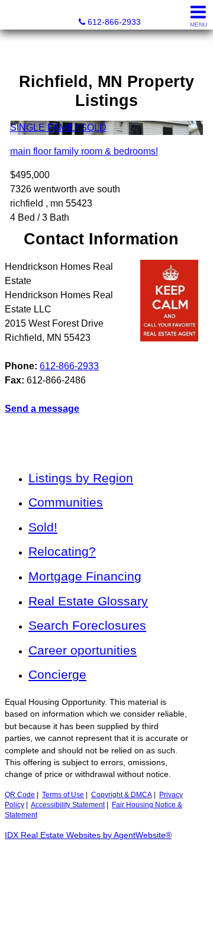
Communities (65, 502)
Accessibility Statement (68, 804)
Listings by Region (80, 478)
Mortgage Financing (84, 576)
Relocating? (62, 551)
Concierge (57, 674)
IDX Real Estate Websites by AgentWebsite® (88, 835)
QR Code (20, 794)
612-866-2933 (69, 366)
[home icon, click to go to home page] (14, 15)
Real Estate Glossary (88, 601)
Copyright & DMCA (121, 794)
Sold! (42, 527)
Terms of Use (63, 794)
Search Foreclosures (87, 625)
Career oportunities (82, 650)
